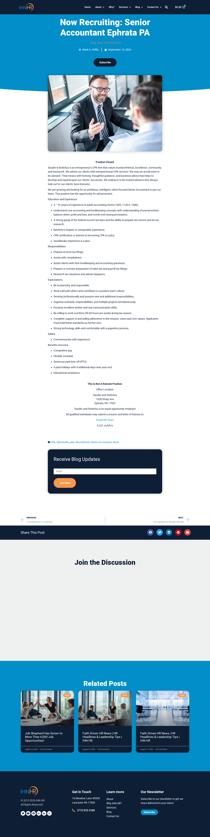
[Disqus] (105, 605)
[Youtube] (28, 813)
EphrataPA (63, 442)
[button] (166, 7)
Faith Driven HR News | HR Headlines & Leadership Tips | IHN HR (102, 737)
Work (116, 442)
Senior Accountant (101, 442)
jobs (72, 442)
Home (88, 7)
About (98, 7)
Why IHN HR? (114, 803)
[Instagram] (49, 813)
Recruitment (83, 442)
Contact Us (152, 7)
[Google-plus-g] (39, 813)
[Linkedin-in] (44, 813)
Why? (111, 7)
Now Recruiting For (109, 42)
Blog (137, 7)
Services (123, 7)
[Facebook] (33, 813)
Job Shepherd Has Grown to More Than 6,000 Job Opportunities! (43, 737)
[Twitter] (23, 813)
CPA (53, 442)
